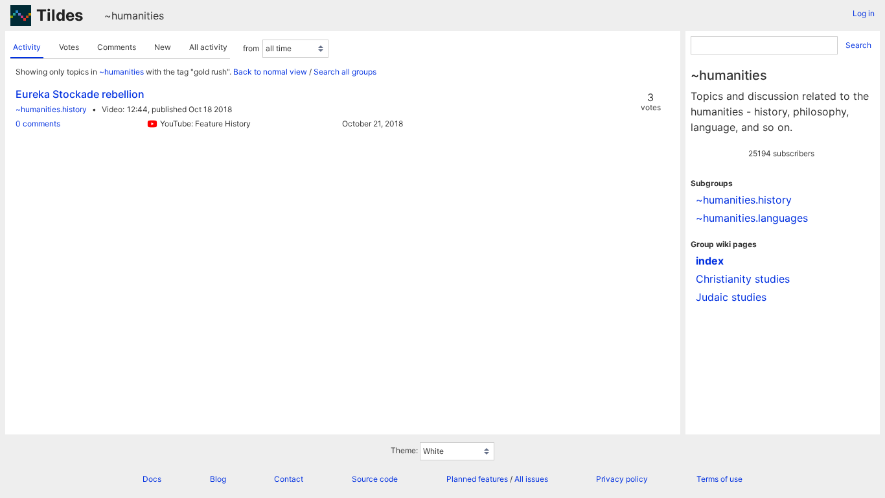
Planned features (477, 479)
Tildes (59, 15)
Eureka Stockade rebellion (80, 94)
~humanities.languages (752, 217)
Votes (69, 47)
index (710, 260)
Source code (375, 479)
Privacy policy (622, 479)
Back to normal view (270, 72)
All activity (208, 47)
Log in (864, 13)
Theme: (404, 450)
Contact (288, 479)
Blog (218, 479)
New (162, 47)
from (251, 48)
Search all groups (345, 72)
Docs (152, 479)
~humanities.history (51, 109)
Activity (27, 47)
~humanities (134, 15)
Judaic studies (731, 296)
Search (858, 45)
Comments (116, 47)
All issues (531, 479)
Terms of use (719, 479)
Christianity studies (743, 278)
